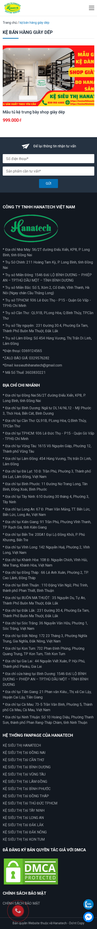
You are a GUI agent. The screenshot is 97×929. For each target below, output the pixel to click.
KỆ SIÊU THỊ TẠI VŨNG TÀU (24, 774)
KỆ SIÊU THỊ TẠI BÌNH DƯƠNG (27, 767)
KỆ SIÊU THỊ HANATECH (22, 745)
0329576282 (39, 358)
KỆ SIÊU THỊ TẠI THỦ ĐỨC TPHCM (30, 803)
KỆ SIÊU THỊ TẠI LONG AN (23, 818)
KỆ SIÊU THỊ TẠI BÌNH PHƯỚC (27, 789)
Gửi (48, 183)
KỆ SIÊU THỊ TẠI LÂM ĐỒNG (25, 781)
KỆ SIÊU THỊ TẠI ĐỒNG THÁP (26, 796)
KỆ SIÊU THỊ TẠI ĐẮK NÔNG (25, 832)
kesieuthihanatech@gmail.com (38, 365)
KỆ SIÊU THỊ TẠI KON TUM (24, 839)
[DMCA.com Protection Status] (31, 871)
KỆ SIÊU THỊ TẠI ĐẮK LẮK (23, 825)
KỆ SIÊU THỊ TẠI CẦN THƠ (23, 760)
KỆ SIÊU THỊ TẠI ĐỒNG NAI (24, 752)
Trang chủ (10, 22)
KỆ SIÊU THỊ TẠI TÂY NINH (23, 810)
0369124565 (32, 351)
